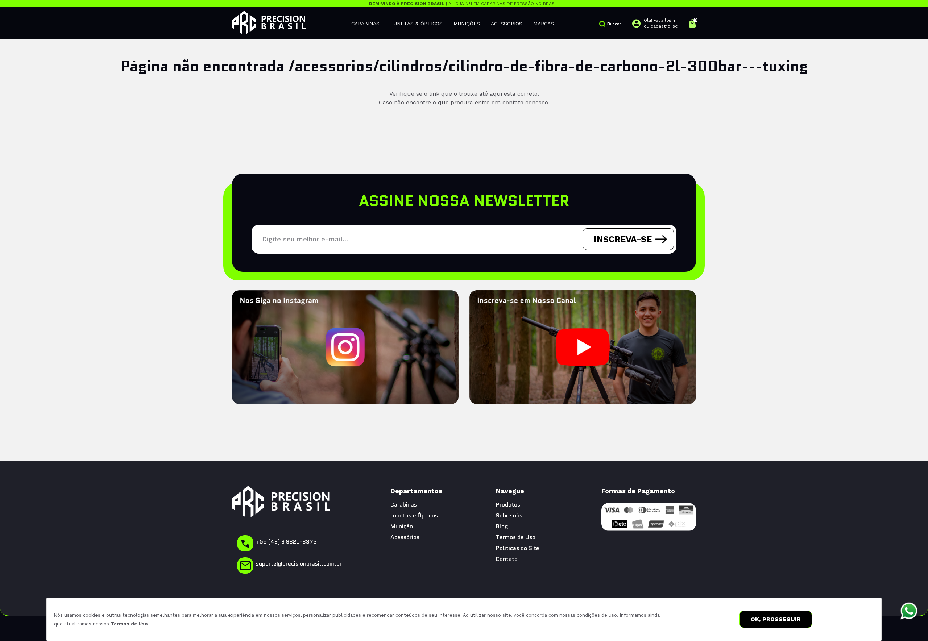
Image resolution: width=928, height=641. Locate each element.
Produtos (508, 504)
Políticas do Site (517, 548)
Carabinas (365, 23)
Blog (502, 526)
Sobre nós (509, 515)
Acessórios (506, 23)
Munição (401, 526)
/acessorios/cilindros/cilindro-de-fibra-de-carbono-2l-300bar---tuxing (548, 66)
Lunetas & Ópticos (416, 23)
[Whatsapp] (909, 611)
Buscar (614, 24)
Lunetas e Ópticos (414, 515)
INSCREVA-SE (623, 239)
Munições (466, 23)
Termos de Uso (129, 624)
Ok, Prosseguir (776, 619)
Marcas (543, 23)
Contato (507, 559)
